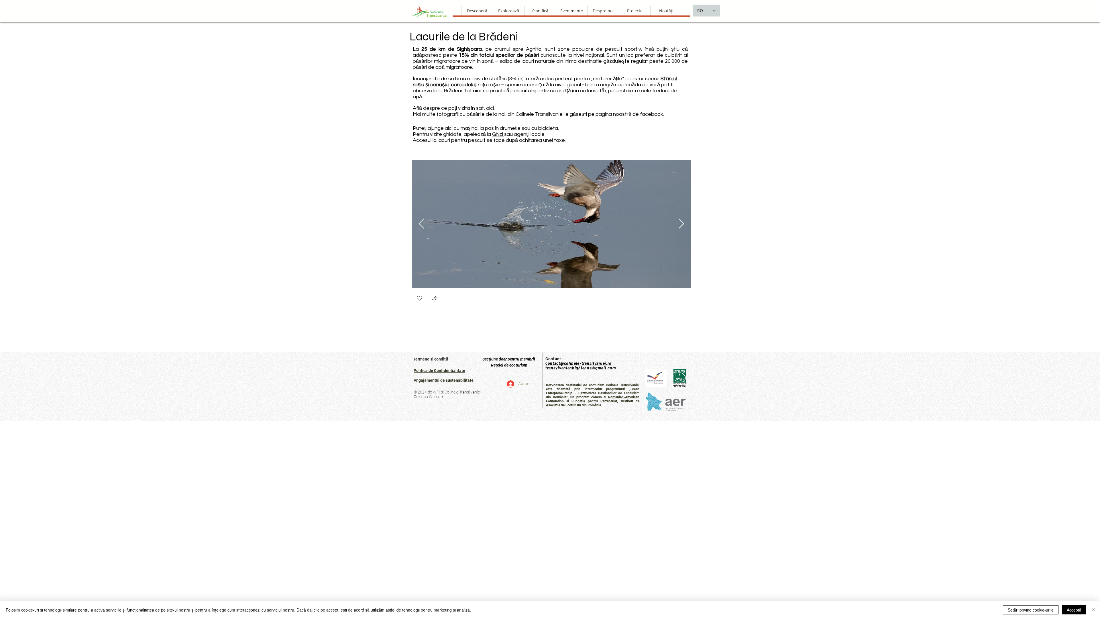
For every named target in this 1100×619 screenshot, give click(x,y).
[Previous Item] (421, 224)
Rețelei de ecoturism (509, 365)
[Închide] (1093, 609)
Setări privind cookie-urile (1031, 610)
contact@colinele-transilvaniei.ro (578, 363)
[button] (603, 10)
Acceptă (1074, 610)
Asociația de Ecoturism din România (573, 405)
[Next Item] (681, 224)
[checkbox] (419, 299)
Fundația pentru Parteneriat (594, 401)
